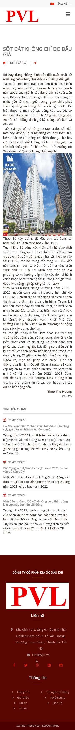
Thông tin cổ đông (57, 692)
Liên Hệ (57, 703)
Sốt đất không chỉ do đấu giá (37, 51)
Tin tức (23, 708)
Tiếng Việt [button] (62, 3)
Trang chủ (23, 692)
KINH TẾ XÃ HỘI (17, 63)
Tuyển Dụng (57, 697)
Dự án (23, 703)
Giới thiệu (23, 697)
